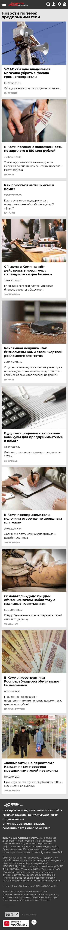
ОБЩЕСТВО (11, 624)
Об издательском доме (19, 810)
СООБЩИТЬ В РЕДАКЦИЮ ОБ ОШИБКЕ (26, 828)
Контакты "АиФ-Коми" (43, 815)
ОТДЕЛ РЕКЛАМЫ (13, 819)
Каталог (9, 213)
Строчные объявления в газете (24, 823)
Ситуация (11, 93)
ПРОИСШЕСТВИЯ (14, 709)
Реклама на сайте (49, 810)
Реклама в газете (14, 815)
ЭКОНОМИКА (12, 294)
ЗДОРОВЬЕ (10, 461)
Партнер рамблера (29, 914)
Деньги (9, 174)
